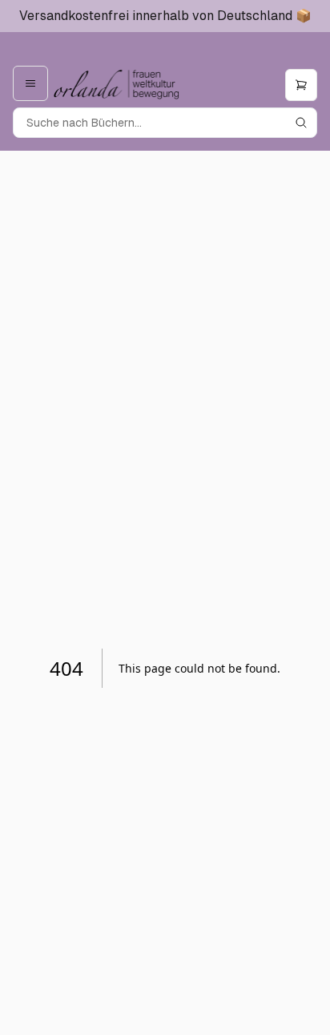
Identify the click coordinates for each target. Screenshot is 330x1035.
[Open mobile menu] (30, 83)
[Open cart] (301, 85)
